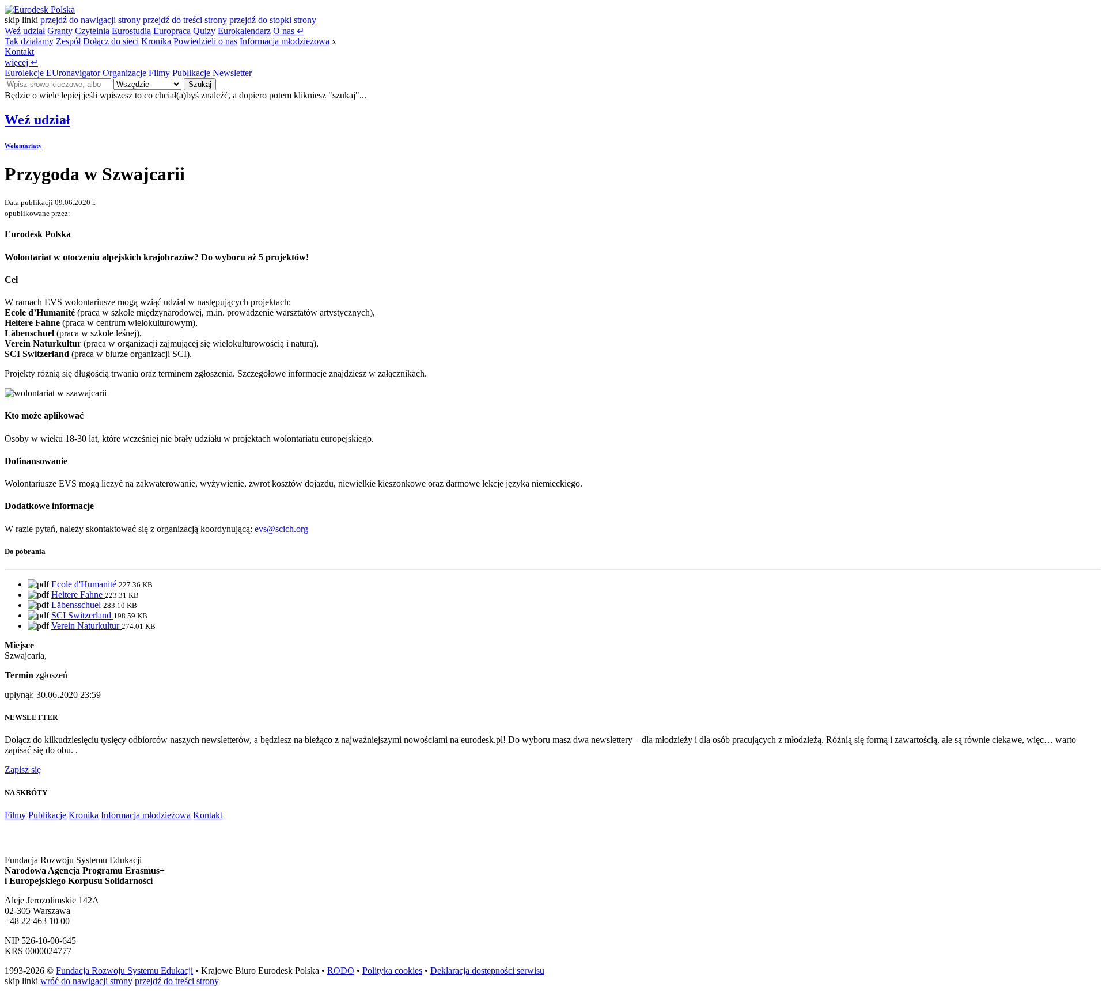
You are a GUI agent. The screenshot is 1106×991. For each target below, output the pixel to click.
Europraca (172, 31)
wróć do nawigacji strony (86, 981)
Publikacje (191, 73)
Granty (60, 31)
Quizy (204, 31)
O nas (288, 31)
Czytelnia (92, 31)
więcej (21, 62)
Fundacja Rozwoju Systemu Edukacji (124, 970)
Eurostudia (131, 31)
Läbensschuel (77, 605)
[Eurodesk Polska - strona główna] (40, 9)
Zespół (68, 41)
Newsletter (232, 73)
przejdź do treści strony (185, 20)
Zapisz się (23, 769)
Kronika (156, 41)
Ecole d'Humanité (85, 584)
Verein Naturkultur (86, 626)
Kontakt (19, 51)
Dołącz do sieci (111, 41)
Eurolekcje (24, 73)
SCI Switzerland (82, 615)
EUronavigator (73, 73)
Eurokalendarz (244, 31)
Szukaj (199, 84)
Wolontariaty (23, 145)
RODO (340, 970)
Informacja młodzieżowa (284, 41)
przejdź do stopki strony (272, 20)
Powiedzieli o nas (205, 41)
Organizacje (124, 73)
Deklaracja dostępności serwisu (487, 970)
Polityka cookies (392, 970)
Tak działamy (29, 41)
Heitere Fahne (78, 594)
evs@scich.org (281, 529)
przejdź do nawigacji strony (90, 20)
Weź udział (25, 31)
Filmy (159, 73)
